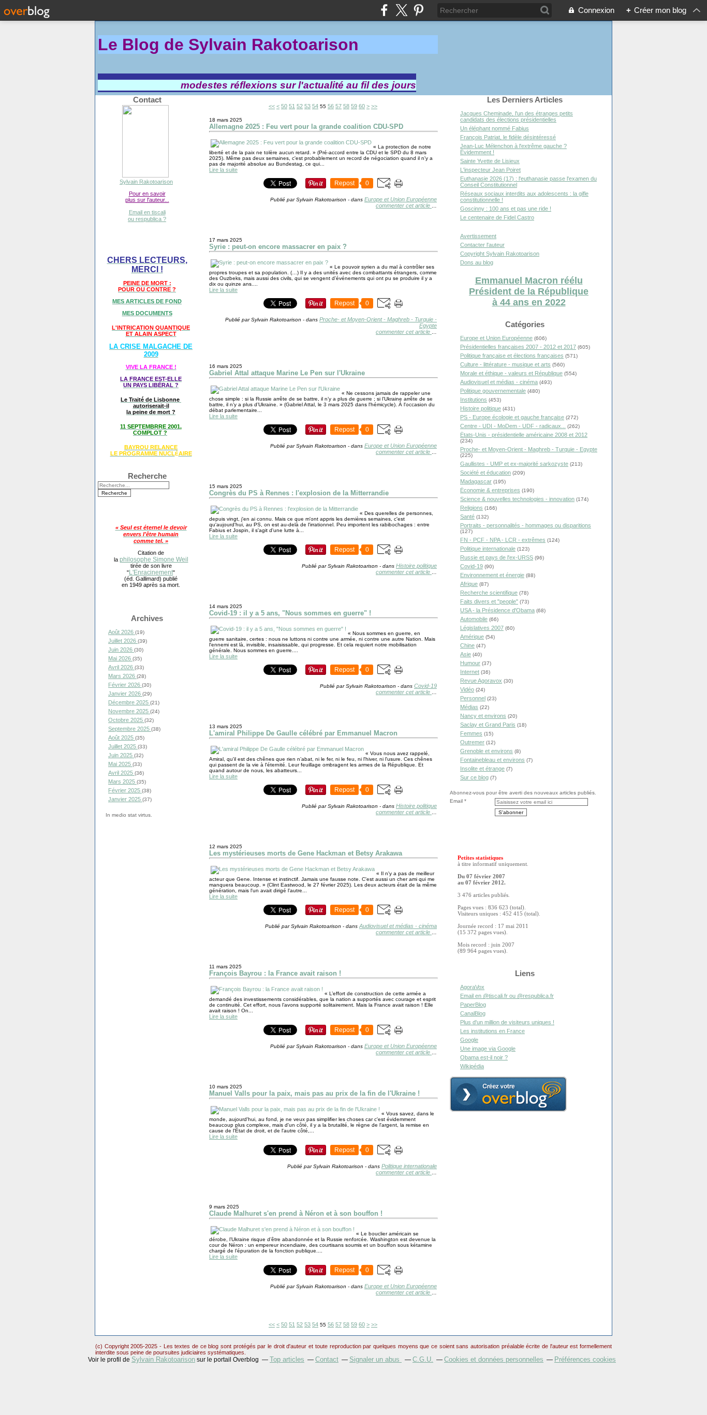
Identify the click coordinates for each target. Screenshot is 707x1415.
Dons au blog (476, 262)
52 (300, 106)
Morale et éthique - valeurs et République (511, 373)
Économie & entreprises (490, 490)
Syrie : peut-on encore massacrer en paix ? (278, 246)
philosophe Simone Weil (154, 559)
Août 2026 (121, 632)
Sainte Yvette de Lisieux (490, 161)
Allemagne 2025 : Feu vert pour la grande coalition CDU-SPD (306, 126)
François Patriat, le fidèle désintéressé (508, 137)
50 (284, 106)
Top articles (287, 1359)
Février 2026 (125, 685)
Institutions (473, 399)
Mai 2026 (120, 658)
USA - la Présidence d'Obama (497, 610)
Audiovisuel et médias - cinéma (398, 926)
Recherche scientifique (489, 592)
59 (354, 106)
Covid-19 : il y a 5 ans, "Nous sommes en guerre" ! (290, 613)
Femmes (471, 733)
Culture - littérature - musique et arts (505, 364)
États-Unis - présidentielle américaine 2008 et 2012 (523, 435)
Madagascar (476, 481)
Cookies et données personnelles (493, 1359)
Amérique (472, 636)
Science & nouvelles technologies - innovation (517, 499)
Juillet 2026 (123, 641)
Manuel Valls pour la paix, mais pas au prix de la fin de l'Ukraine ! (314, 1093)
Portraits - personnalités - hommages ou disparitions (525, 525)
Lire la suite (223, 170)
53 (307, 106)
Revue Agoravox (481, 680)
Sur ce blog (474, 777)
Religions (471, 508)
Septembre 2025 (129, 729)
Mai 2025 (120, 764)
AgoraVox (472, 987)
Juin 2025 (121, 755)
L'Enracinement (151, 572)
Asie (465, 654)
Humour (470, 663)
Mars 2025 (122, 781)
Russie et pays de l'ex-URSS (496, 557)
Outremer (472, 742)
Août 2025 (121, 737)
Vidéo (467, 689)
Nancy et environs (483, 716)
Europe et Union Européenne (400, 199)
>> (374, 106)
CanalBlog (472, 1013)
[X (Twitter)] (401, 10)
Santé (467, 516)
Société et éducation (485, 472)
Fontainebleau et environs (492, 760)
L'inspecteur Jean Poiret (490, 170)
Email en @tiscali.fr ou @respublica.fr (507, 996)
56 (331, 106)
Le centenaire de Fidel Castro (497, 217)
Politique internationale (409, 1166)
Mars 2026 (122, 676)
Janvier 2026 (125, 693)
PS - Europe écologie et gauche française (512, 417)
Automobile (474, 619)
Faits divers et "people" (489, 601)
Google (469, 1040)
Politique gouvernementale (493, 391)
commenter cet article (404, 205)
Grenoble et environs (486, 751)
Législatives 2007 (482, 628)
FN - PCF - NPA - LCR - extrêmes (503, 540)
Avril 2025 (121, 773)
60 (362, 106)
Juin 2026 (121, 649)
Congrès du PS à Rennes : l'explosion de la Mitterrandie (299, 493)
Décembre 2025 (129, 702)
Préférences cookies (585, 1359)
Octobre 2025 (126, 720)
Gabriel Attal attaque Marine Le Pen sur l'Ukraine (287, 373)
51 (292, 106)
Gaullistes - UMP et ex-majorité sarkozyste (514, 464)
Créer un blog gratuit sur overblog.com (508, 1094)
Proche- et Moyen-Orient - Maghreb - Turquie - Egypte (528, 449)
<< (272, 106)
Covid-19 (425, 686)
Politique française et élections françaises (512, 355)
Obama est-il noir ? (484, 1057)
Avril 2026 (121, 667)
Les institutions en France (492, 1031)
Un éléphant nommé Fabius (494, 128)
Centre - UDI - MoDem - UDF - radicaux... (513, 426)
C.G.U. (423, 1359)
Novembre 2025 (129, 711)
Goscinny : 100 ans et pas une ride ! (505, 208)
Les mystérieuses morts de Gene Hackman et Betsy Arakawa (305, 853)
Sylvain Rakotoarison (146, 182)
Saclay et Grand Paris (487, 724)
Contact (326, 1359)
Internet (469, 672)
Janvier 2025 (125, 799)
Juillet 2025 (123, 746)
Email (456, 801)
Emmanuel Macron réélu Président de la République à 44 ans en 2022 (528, 291)
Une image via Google (487, 1048)
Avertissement (478, 236)
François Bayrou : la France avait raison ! (275, 973)
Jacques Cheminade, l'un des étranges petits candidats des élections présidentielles (516, 116)
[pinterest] (418, 10)
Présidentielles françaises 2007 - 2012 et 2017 (518, 347)
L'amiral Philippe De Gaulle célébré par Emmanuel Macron (303, 733)
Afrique (469, 584)
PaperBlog (473, 1004)
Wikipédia (472, 1066)
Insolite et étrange (482, 768)
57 (338, 106)
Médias (469, 707)
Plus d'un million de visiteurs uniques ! (507, 1022)
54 (315, 106)
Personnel (472, 698)
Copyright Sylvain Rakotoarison (499, 253)
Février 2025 (125, 790)
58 (346, 106)
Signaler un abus (375, 1359)
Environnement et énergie (492, 575)
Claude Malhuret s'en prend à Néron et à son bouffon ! (295, 1213)
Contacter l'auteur (482, 245)
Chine (467, 645)
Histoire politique (416, 566)
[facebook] (384, 10)
